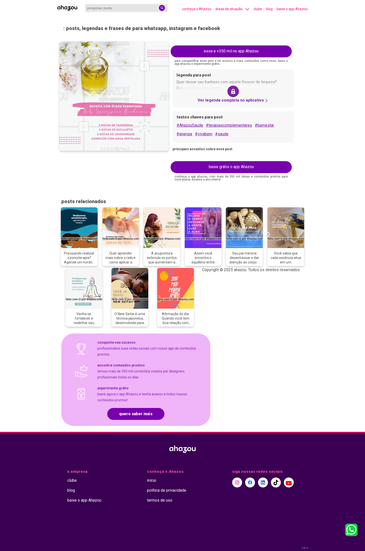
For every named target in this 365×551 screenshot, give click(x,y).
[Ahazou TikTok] (276, 482)
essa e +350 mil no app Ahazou (231, 51)
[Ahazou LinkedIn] (263, 482)
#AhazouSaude (190, 125)
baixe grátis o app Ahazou (231, 166)
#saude (221, 134)
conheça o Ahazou (196, 9)
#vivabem (203, 134)
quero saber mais (135, 413)
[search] (162, 8)
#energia (184, 134)
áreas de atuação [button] (229, 9)
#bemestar (264, 125)
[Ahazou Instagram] (237, 482)
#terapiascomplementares (229, 125)
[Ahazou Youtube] (289, 482)
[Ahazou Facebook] (250, 482)
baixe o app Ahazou (292, 9)
